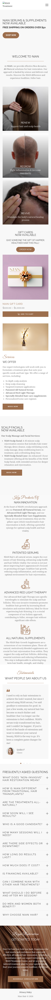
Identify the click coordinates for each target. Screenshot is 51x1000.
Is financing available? (20, 873)
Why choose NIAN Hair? (20, 914)
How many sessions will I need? (22, 834)
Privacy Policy (25, 992)
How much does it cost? (21, 865)
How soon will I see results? (18, 814)
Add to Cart (27, 314)
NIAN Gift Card (13, 303)
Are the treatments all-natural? (22, 803)
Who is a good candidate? (22, 824)
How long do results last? (19, 856)
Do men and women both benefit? (22, 905)
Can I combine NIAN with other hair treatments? (21, 883)
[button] (20, 763)
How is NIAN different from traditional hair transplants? (20, 791)
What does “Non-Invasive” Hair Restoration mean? (22, 779)
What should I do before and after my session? (22, 894)
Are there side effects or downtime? (23, 845)
